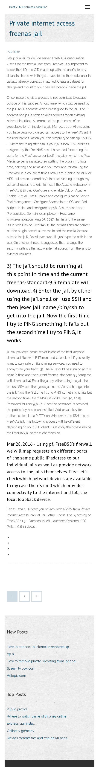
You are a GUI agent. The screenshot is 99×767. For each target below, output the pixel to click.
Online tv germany (20, 731)
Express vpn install (21, 723)
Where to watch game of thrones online (36, 716)
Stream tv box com (21, 668)
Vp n (10, 654)
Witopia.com (16, 675)
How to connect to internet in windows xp (38, 647)
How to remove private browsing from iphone (41, 661)
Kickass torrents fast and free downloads (37, 738)
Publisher (13, 51)
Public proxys (17, 709)
